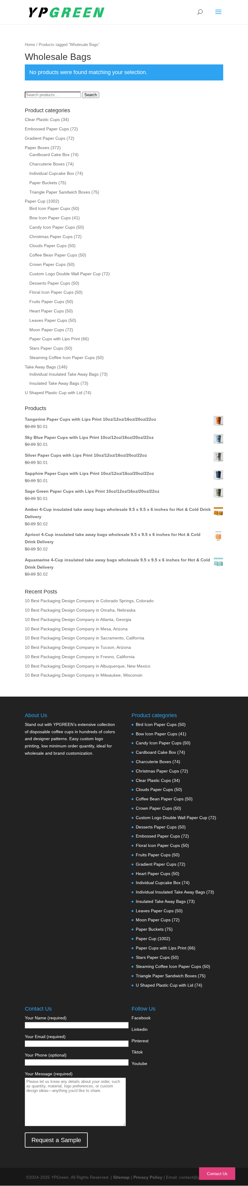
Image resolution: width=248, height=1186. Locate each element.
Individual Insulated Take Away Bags (64, 374)
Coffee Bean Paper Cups (53, 255)
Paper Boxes (37, 147)
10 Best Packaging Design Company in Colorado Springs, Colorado (89, 600)
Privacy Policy (148, 1177)
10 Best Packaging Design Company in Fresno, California (80, 656)
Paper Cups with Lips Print (54, 338)
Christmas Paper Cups (51, 236)
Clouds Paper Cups (48, 245)
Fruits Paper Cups (46, 301)
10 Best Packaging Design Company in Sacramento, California (84, 637)
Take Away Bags (40, 366)
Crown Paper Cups (47, 264)
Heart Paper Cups (46, 311)
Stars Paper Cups (46, 348)
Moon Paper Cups (46, 329)
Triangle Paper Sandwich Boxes (59, 192)
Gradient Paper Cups (45, 138)
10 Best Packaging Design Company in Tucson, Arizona (78, 647)
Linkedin (140, 1029)
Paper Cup (35, 201)
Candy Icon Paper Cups (52, 227)
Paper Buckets (43, 182)
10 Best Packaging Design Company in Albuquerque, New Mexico (87, 666)
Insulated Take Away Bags (54, 383)
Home (30, 44)
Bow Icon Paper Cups (50, 217)
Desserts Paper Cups (49, 283)
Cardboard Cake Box (49, 154)
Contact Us (217, 1173)
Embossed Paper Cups (47, 128)
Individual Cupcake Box (51, 173)
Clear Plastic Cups (42, 119)
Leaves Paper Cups (48, 320)
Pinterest (140, 1040)
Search (90, 95)
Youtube (139, 1063)
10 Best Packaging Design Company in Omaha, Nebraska (80, 610)
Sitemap (121, 1177)
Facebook (141, 1017)
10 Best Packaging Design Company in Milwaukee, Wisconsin (83, 675)
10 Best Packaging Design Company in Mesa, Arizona (76, 628)
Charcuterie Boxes (47, 164)
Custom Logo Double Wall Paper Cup (65, 273)
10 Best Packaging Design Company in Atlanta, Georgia (78, 619)
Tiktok (137, 1052)
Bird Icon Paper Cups (49, 208)
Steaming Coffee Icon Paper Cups (62, 357)
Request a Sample (56, 1140)
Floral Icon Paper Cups (51, 292)
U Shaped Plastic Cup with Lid (53, 392)
